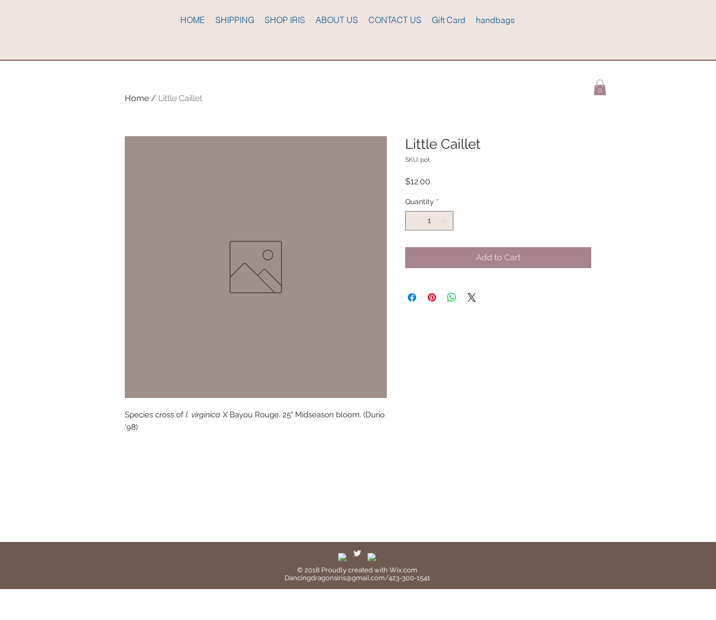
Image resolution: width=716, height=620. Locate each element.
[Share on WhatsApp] (452, 297)
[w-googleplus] (371, 557)
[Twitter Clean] (357, 553)
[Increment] (445, 221)
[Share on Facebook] (412, 297)
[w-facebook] (342, 557)
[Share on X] (471, 297)
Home (137, 98)
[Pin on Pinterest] (432, 297)
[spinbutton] (429, 221)
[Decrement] (413, 221)
